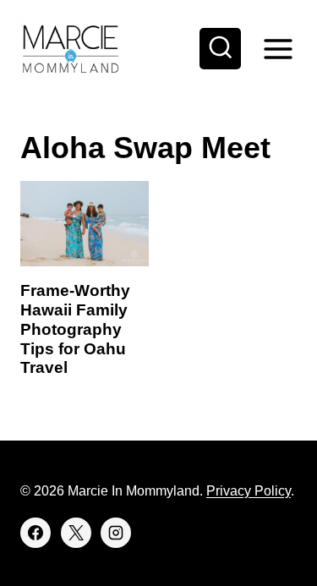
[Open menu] (278, 48)
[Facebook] (35, 533)
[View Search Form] (220, 49)
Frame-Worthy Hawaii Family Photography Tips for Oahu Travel (75, 329)
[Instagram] (116, 533)
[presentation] (84, 223)
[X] (76, 533)
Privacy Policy (248, 491)
